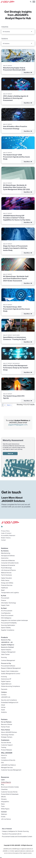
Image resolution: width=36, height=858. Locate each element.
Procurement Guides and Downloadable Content (17, 836)
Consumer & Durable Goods (10, 563)
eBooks (3, 796)
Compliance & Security (8, 760)
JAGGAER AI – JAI (7, 642)
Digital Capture (5, 681)
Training (3, 747)
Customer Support (7, 745)
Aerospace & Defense (8, 555)
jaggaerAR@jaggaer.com (17, 425)
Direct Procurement (7, 615)
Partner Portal (5, 727)
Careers (3, 758)
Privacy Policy (5, 531)
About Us (4, 755)
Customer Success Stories (9, 792)
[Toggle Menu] (33, 1)
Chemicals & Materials (8, 560)
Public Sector (5, 580)
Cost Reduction (6, 613)
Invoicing (4, 676)
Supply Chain (5, 605)
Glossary (4, 799)
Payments (4, 689)
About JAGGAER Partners (9, 732)
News (3, 804)
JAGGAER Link (5, 697)
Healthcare (4, 588)
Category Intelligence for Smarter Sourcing (15, 831)
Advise (3, 707)
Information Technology (8, 603)
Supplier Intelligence (7, 645)
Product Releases (6, 750)
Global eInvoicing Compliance (10, 686)
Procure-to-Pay (6, 663)
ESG (2, 762)
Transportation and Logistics (10, 592)
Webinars (4, 814)
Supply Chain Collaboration (9, 671)
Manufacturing (5, 553)
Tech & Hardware (6, 575)
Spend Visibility (6, 627)
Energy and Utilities (7, 583)
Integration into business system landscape (14, 620)
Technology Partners (7, 735)
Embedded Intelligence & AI (9, 702)
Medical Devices (6, 572)
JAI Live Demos (6, 819)
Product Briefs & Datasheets (9, 794)
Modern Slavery (6, 538)
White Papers (5, 809)
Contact (3, 540)
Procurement (5, 598)
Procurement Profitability (9, 623)
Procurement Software (8, 666)
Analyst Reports (6, 782)
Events (3, 816)
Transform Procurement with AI (11, 834)
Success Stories (6, 742)
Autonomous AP (6, 679)
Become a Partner (6, 724)
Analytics (4, 712)
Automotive (4, 558)
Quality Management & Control (10, 673)
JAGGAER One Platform (8, 765)
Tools (3, 806)
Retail (3, 590)
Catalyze (4, 692)
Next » (9, 405)
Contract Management (8, 660)
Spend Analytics (6, 649)
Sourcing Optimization (8, 625)
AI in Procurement (6, 610)
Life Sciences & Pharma (8, 570)
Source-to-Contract (7, 647)
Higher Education (6, 578)
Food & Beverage (6, 568)
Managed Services (7, 767)
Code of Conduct (6, 533)
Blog (2, 784)
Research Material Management (11, 668)
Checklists (4, 789)
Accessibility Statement (8, 535)
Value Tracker (5, 654)
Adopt (3, 705)
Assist (3, 710)
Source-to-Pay (5, 640)
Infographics (5, 801)
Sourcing (4, 657)
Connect (3, 694)
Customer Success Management (11, 770)
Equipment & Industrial (8, 565)
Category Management (8, 652)
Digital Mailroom (6, 684)
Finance (3, 600)
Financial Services (6, 585)
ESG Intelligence (6, 618)
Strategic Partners (6, 737)
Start (9, 453)
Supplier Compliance (7, 630)
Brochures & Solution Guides (10, 787)
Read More (27, 72)
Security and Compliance (9, 700)
